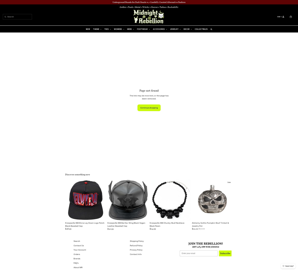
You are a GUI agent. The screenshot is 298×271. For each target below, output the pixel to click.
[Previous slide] (68, 200)
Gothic (123, 7)
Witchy (145, 7)
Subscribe (225, 253)
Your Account (80, 250)
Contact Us (79, 245)
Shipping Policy (137, 241)
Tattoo (163, 7)
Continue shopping (149, 108)
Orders (77, 254)
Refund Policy (136, 245)
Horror (154, 7)
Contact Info (136, 254)
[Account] (283, 16)
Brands (77, 258)
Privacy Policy (136, 250)
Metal (138, 7)
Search (77, 241)
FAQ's (76, 263)
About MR (78, 267)
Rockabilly (173, 7)
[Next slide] (102, 200)
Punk (130, 7)
